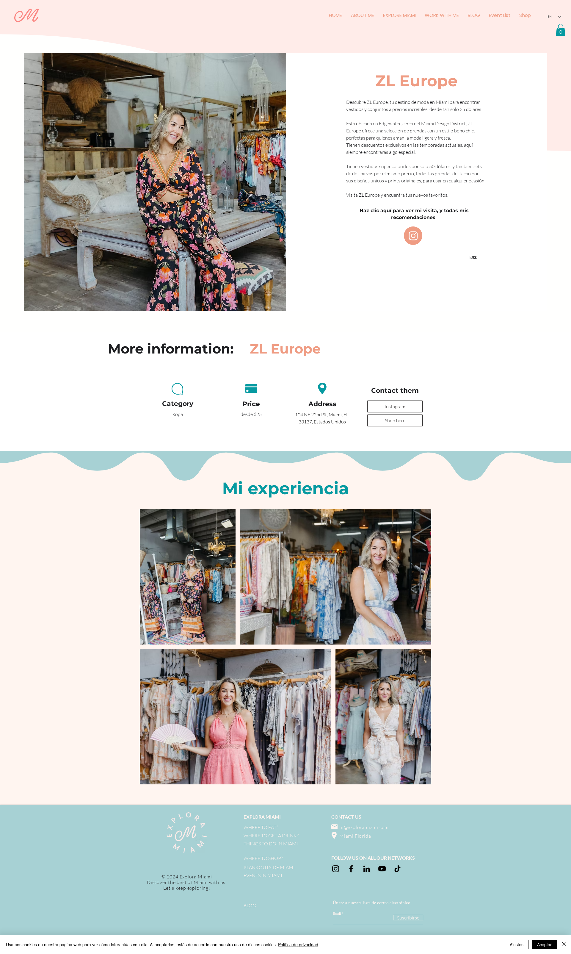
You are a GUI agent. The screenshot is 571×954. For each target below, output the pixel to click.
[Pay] (177, 389)
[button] (561, 30)
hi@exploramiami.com (364, 827)
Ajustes (516, 944)
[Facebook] (351, 868)
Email (337, 913)
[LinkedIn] (366, 868)
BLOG (250, 905)
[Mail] (334, 827)
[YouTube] (382, 868)
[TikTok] (397, 868)
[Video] (413, 235)
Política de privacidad (298, 944)
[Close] (563, 944)
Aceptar (544, 944)
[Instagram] (335, 868)
